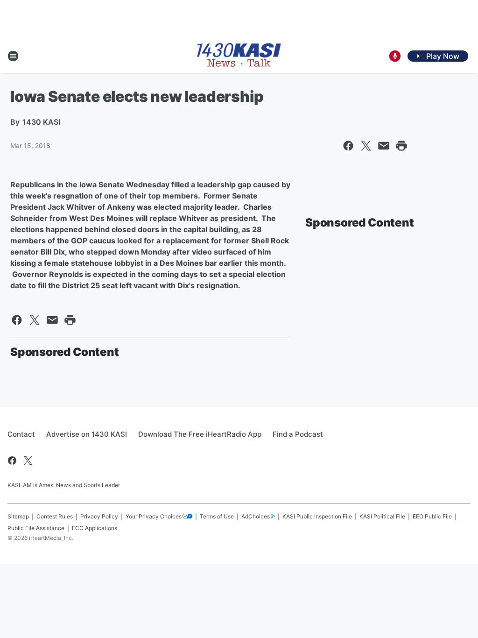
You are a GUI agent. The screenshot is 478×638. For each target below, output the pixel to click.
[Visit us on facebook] (12, 460)
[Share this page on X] (366, 145)
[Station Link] (239, 56)
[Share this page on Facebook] (348, 145)
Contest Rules (54, 516)
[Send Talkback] (395, 56)
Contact (21, 434)
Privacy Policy (99, 516)
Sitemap (18, 516)
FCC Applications (94, 528)
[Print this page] (401, 145)
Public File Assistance (35, 528)
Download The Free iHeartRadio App (199, 434)
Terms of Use (217, 516)
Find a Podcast (298, 434)
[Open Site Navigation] (13, 56)
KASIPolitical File (382, 516)
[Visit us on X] (28, 460)
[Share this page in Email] (383, 145)
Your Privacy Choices (154, 516)
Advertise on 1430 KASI (86, 434)
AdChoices (255, 516)
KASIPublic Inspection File (317, 516)
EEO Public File (432, 516)
